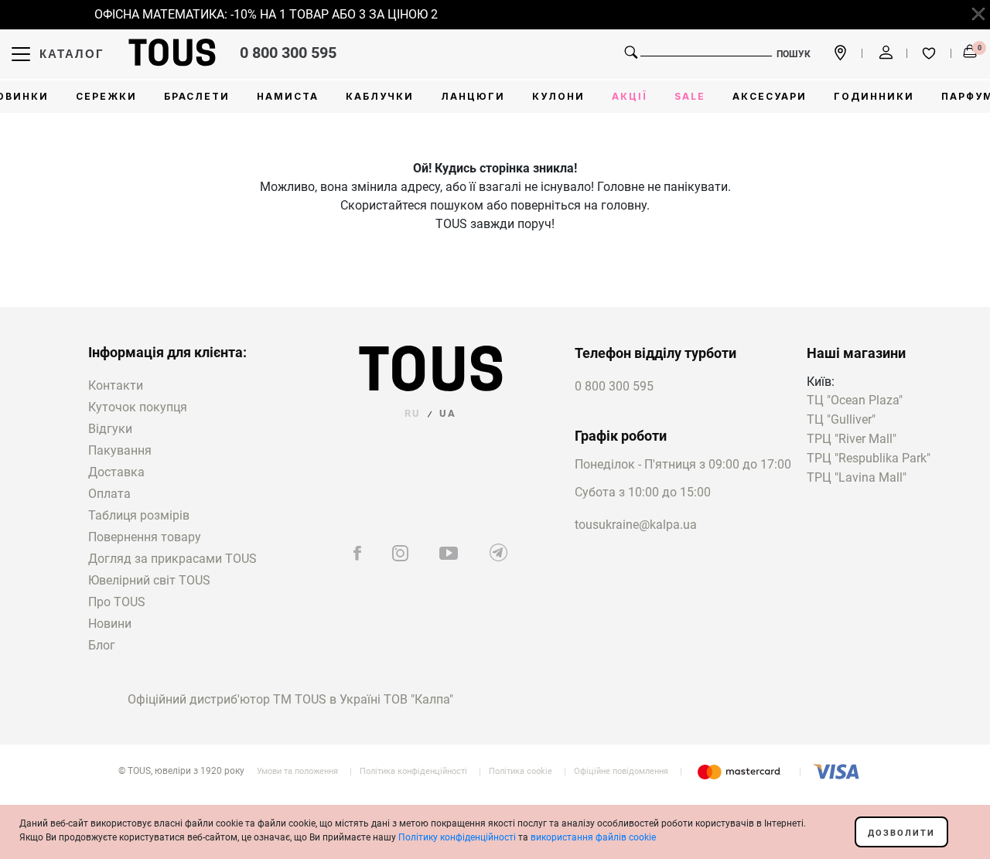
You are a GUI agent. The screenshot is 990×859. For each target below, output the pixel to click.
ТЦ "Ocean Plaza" (855, 401)
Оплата (109, 493)
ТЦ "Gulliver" (841, 420)
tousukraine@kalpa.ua (636, 524)
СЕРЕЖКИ (106, 96)
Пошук (794, 54)
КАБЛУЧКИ (380, 96)
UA (447, 413)
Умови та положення (297, 771)
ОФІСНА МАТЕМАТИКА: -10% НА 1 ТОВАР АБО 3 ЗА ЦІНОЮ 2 (261, 14)
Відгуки (110, 428)
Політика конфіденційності (413, 771)
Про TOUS (116, 602)
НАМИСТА (288, 96)
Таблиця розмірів (138, 515)
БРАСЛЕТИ (197, 96)
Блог (101, 645)
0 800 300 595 (288, 52)
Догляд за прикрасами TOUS (172, 558)
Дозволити (901, 833)
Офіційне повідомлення (621, 771)
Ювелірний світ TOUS (149, 580)
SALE (689, 96)
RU (413, 413)
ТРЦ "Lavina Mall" (856, 478)
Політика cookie (520, 771)
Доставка (116, 472)
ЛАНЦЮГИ (473, 96)
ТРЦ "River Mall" (851, 440)
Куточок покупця (137, 407)
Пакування (120, 450)
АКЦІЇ (629, 96)
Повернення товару (144, 537)
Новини (109, 623)
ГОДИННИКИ (874, 96)
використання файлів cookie (593, 837)
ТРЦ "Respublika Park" (868, 459)
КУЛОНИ (558, 96)
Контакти (115, 385)
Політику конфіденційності (457, 837)
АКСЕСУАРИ (769, 96)
